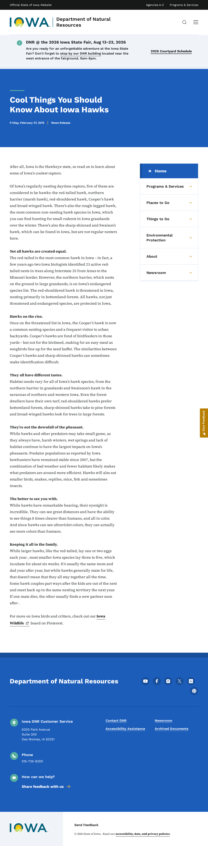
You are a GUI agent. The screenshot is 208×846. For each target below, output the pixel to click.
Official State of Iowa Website (31, 5)
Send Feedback (86, 825)
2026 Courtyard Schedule (171, 51)
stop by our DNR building (80, 53)
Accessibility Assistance (125, 729)
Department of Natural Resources (83, 22)
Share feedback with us (43, 786)
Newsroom (163, 720)
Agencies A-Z (155, 5)
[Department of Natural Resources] (30, 22)
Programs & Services (184, 5)
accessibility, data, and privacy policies (143, 834)
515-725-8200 (32, 761)
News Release (60, 122)
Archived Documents (171, 729)
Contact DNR (116, 720)
